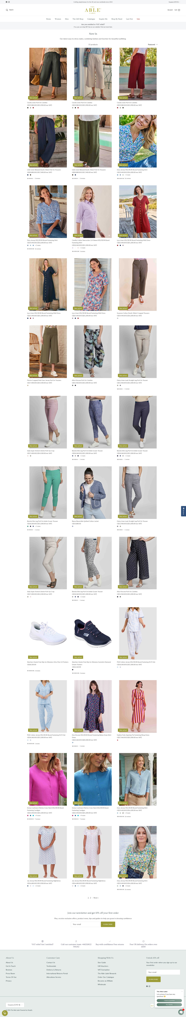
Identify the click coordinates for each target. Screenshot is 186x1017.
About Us (9, 962)
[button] (181, 1012)
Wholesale (102, 984)
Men (67, 19)
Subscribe (108, 924)
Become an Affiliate (105, 981)
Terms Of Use (11, 977)
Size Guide (102, 962)
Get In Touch (11, 966)
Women (58, 19)
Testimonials (51, 966)
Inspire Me (103, 19)
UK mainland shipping (88, 2)
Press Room (10, 973)
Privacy (8, 981)
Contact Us (50, 962)
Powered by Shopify (26, 1010)
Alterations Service (53, 977)
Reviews (9, 970)
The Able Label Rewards (107, 973)
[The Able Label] (93, 10)
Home (48, 19)
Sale (138, 19)
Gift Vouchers (103, 966)
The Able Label (15, 1010)
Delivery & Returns (53, 970)
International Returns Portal (57, 973)
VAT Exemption (104, 970)
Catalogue (91, 19)
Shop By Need (116, 19)
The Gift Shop (78, 19)
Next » (96, 898)
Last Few (129, 19)
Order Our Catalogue (106, 977)
